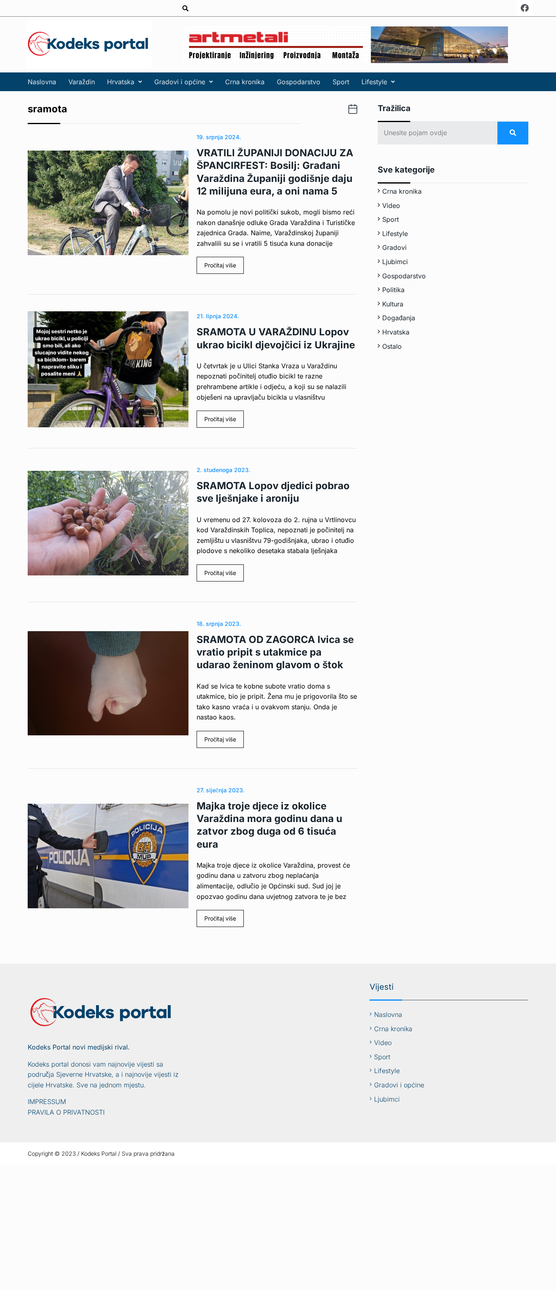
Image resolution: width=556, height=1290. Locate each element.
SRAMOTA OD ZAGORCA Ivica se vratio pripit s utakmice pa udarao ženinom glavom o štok (275, 652)
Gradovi (394, 247)
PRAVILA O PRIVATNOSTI (66, 1112)
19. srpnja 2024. (219, 136)
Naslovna (42, 82)
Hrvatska (120, 82)
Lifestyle (374, 82)
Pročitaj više (220, 265)
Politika (393, 290)
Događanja (398, 318)
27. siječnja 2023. (221, 790)
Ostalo (392, 346)
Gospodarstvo (298, 82)
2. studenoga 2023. (223, 469)
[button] (124, 81)
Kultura (392, 304)
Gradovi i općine (179, 82)
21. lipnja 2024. (218, 316)
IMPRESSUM (47, 1102)
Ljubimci (395, 262)
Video (391, 205)
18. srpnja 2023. (219, 623)
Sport (341, 82)
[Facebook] (525, 8)
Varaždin (81, 82)
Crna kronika (245, 82)
